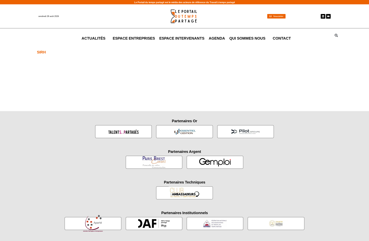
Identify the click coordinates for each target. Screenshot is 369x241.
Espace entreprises (134, 38)
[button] (336, 35)
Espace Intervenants (181, 38)
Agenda (217, 38)
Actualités (93, 38)
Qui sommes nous (247, 38)
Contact (282, 38)
